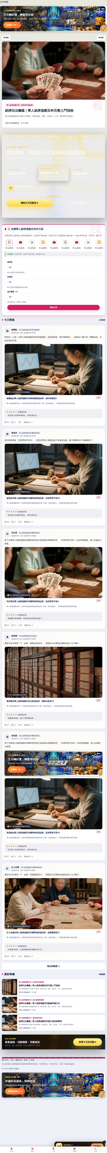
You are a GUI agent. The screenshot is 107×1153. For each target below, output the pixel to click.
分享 (19, 422)
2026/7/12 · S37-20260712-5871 (23, 870)
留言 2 (13, 725)
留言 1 (13, 422)
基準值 (9, 262)
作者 (12, 1060)
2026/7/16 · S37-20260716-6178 (23, 333)
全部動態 (102, 320)
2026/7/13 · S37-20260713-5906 (23, 536)
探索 (32, 1149)
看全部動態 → (53, 966)
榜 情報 (100, 37)
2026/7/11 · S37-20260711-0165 (23, 739)
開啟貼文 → (28, 422)
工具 (53, 1149)
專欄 (25, 1060)
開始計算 (53, 307)
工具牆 (31, 1060)
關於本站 (5, 1060)
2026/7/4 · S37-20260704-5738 (23, 639)
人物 (95, 1149)
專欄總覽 (102, 974)
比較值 (9, 277)
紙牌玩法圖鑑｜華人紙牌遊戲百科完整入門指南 (39, 110)
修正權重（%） (13, 291)
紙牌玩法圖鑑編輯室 (12, 123)
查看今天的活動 (87, 1042)
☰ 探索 (6, 37)
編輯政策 (18, 1060)
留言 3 (13, 625)
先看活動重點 (77, 202)
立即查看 (97, 1146)
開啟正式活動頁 (29, 202)
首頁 (11, 1149)
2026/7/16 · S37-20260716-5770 (23, 436)
